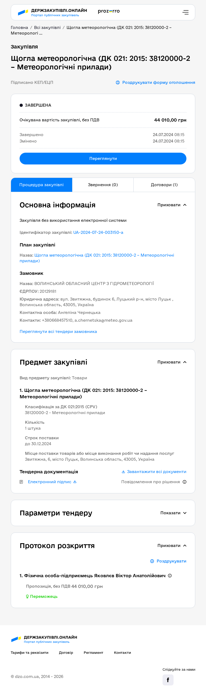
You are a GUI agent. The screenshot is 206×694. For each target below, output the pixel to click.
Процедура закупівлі (41, 184)
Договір (66, 652)
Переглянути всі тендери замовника (58, 331)
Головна (19, 27)
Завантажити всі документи (156, 472)
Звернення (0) (103, 184)
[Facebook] (168, 679)
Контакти (122, 652)
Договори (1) (164, 184)
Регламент (93, 652)
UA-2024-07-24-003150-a (98, 232)
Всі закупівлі (47, 27)
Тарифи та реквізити (29, 652)
